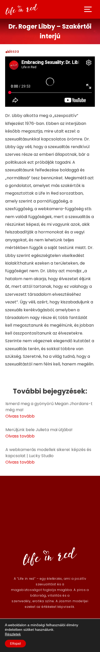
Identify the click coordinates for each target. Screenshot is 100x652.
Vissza (13, 51)
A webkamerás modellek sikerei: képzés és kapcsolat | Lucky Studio (48, 453)
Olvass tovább (20, 416)
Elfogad (15, 643)
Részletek (13, 634)
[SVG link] (88, 9)
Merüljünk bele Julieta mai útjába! (39, 430)
